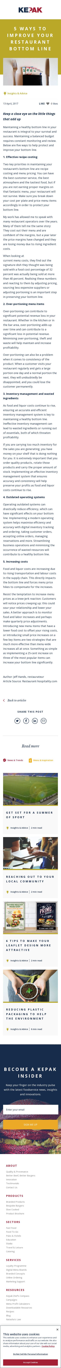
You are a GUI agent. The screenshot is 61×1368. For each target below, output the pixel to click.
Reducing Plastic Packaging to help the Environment (26, 1014)
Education (11, 1239)
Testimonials (12, 1183)
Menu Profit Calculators (18, 1303)
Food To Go (12, 1231)
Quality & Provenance (17, 1171)
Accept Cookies (30, 1362)
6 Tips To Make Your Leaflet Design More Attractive (28, 945)
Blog (8, 1315)
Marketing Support (15, 1281)
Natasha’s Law (13, 1319)
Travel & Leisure (14, 1247)
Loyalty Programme (16, 1265)
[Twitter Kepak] (17, 721)
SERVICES (13, 1260)
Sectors (13, 1222)
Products (14, 1195)
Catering (10, 1251)
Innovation (11, 1179)
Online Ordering (14, 1277)
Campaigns (11, 1299)
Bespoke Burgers (15, 1205)
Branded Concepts (15, 1273)
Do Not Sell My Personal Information (30, 1354)
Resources (15, 1290)
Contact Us (11, 1187)
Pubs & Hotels (13, 1235)
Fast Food (11, 1227)
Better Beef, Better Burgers (20, 1175)
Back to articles (17, 700)
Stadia (9, 1243)
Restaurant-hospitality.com (39, 681)
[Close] (57, 1329)
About (11, 1165)
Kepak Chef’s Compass (17, 1295)
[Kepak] (30, 11)
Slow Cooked (12, 1209)
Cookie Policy (48, 1346)
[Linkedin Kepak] (35, 721)
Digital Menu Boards (16, 1269)
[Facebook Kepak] (26, 721)
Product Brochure (15, 1213)
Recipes (10, 1311)
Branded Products (15, 1201)
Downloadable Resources (19, 1307)
